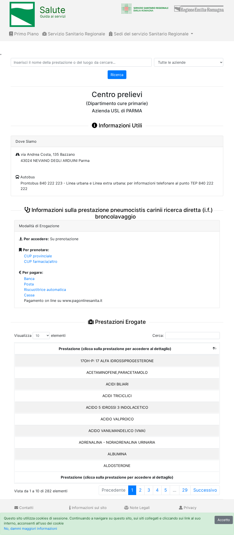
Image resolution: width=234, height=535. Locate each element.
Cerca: (158, 335)
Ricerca (117, 74)
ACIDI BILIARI (117, 384)
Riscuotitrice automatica (45, 289)
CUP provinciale (38, 256)
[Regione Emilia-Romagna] (199, 8)
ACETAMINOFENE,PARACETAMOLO (117, 372)
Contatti (25, 507)
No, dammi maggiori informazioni (30, 528)
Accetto (224, 520)
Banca (29, 278)
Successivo (205, 490)
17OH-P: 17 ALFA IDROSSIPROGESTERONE (117, 360)
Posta (29, 284)
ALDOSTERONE (117, 465)
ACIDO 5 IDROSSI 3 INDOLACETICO (117, 407)
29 (185, 490)
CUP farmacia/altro (40, 261)
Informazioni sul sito (89, 507)
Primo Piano (26, 34)
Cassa (29, 295)
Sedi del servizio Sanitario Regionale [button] (151, 34)
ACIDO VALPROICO (117, 419)
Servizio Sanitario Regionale (76, 34)
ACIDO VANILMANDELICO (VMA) (117, 430)
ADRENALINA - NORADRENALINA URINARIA (117, 442)
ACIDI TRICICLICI (117, 395)
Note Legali (139, 507)
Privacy (190, 507)
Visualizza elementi (40, 335)
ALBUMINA (117, 454)
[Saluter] (143, 8)
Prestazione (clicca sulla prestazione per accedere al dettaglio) (115, 348)
